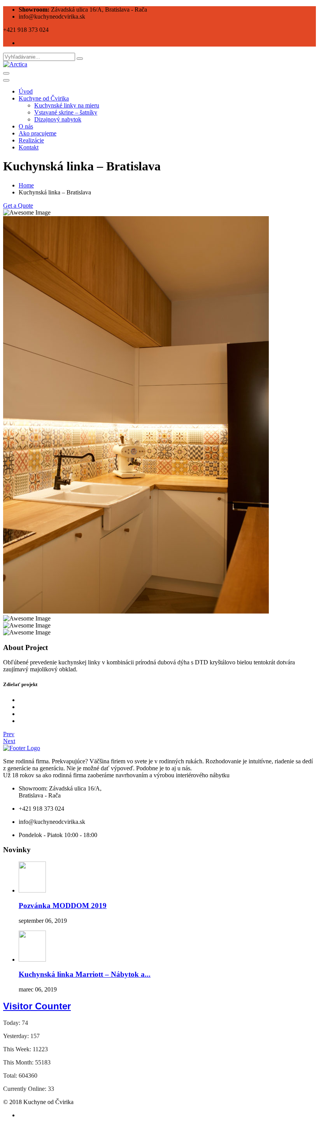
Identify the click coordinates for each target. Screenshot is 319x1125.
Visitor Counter (37, 1006)
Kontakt (29, 147)
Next (9, 741)
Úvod (26, 91)
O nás (26, 126)
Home (26, 185)
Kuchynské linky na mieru (66, 105)
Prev (8, 734)
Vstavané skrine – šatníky (65, 112)
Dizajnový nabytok (57, 119)
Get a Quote (18, 205)
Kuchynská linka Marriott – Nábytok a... (85, 974)
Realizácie (31, 140)
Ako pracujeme (37, 133)
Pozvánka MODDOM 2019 (63, 905)
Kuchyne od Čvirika (44, 98)
